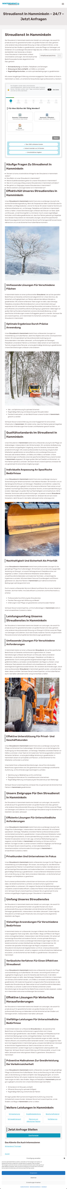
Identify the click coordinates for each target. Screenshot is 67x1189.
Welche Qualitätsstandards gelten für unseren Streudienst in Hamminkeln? (31, 181)
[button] (64, 1158)
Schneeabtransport (14, 1119)
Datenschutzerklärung (35, 1186)
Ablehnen (33, 1178)
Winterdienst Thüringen (13, 1146)
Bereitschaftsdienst (52, 1114)
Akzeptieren (33, 1173)
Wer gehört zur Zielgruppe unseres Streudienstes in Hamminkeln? (28, 185)
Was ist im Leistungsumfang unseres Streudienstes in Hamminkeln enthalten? (32, 183)
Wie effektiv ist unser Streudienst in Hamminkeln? (23, 178)
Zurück (7, 1154)
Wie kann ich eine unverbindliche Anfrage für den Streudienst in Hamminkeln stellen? (31, 175)
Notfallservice (52, 1119)
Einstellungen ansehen (33, 1182)
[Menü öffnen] (63, 4)
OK (49, 89)
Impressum (44, 1186)
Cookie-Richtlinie (24, 1186)
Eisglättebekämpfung (33, 1114)
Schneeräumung (14, 1114)
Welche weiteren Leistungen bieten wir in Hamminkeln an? (26, 188)
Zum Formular (34, 1135)
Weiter (56, 138)
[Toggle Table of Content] (58, 55)
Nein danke (56, 89)
